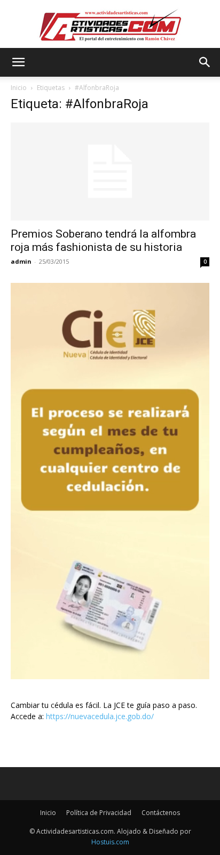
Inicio (19, 87)
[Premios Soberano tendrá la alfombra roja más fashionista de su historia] (110, 172)
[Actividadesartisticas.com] (110, 25)
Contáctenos (161, 812)
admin (21, 261)
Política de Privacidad (98, 812)
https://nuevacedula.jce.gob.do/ (100, 716)
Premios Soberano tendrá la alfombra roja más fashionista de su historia (103, 240)
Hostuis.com (110, 841)
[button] (18, 62)
